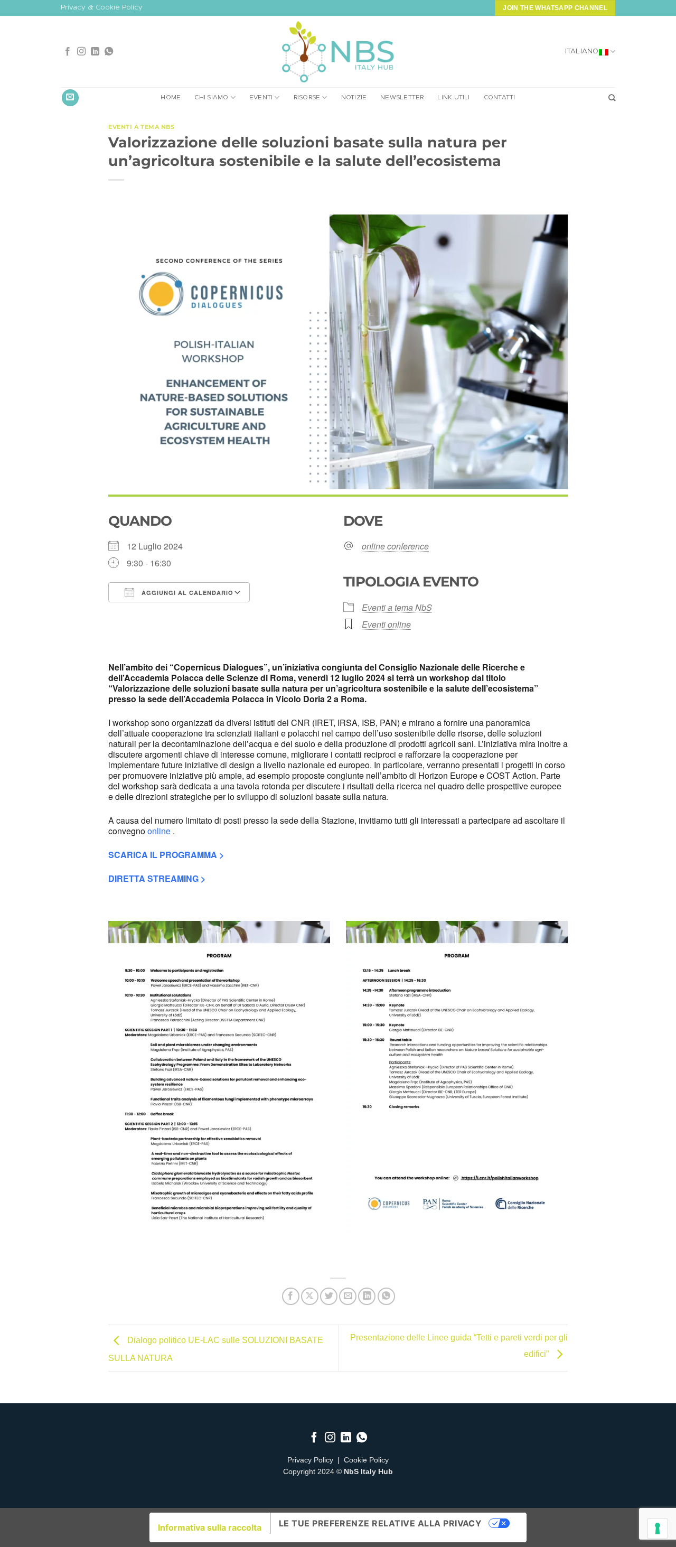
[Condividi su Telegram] (386, 1296)
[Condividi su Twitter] (328, 1296)
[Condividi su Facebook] (290, 1296)
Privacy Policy (310, 1460)
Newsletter (402, 97)
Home (171, 97)
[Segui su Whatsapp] (109, 52)
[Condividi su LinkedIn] (366, 1296)
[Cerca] (611, 97)
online (159, 831)
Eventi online (386, 624)
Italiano (581, 51)
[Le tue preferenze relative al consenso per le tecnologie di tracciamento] (657, 1528)
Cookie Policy (366, 1460)
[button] (70, 98)
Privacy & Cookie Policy (102, 8)
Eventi (261, 97)
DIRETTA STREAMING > (156, 878)
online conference (395, 546)
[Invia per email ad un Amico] (347, 1296)
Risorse (307, 97)
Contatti (499, 97)
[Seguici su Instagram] (81, 52)
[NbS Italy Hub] (338, 52)
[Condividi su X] (309, 1296)
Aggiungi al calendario (186, 593)
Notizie (354, 97)
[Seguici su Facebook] (67, 52)
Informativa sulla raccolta (209, 1527)
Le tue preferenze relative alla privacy (380, 1523)
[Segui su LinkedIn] (95, 52)
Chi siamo (211, 97)
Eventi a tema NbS (141, 127)
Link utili (453, 97)
